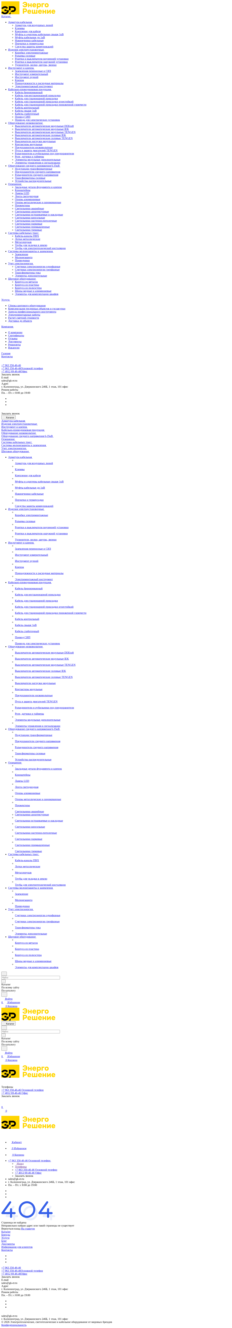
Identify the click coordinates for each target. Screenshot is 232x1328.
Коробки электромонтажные (31, 52)
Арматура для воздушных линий (34, 25)
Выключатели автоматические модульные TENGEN (45, 132)
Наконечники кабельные (29, 40)
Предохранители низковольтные (34, 147)
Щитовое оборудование (22, 278)
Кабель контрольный (27, 107)
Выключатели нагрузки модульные (35, 141)
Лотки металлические (27, 239)
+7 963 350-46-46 (11, 365)
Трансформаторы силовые (30, 178)
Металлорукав (23, 242)
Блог (4, 1240)
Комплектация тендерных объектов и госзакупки (36, 308)
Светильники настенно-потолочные (36, 220)
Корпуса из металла (26, 281)
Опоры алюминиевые (27, 199)
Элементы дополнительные (31, 275)
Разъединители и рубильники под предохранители (44, 153)
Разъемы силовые (25, 55)
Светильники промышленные (32, 226)
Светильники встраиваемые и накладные (39, 214)
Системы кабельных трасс (23, 232)
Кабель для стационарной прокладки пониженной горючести (50, 104)
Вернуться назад (10, 1228)
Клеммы (20, 28)
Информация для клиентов (17, 1247)
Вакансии (14, 347)
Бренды (5, 1234)
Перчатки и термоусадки (29, 43)
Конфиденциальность (13, 1325)
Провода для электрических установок (37, 119)
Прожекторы (22, 205)
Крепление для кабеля (28, 31)
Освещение (15, 184)
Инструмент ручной (26, 77)
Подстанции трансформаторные (33, 168)
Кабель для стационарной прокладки (36, 98)
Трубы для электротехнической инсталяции (40, 248)
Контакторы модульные (28, 144)
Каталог (6, 1231)
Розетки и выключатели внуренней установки (42, 58)
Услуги (5, 1237)
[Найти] (4, 994)
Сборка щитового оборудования (27, 305)
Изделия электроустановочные (26, 49)
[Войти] (2, 1103)
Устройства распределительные (33, 181)
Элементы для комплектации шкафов (36, 294)
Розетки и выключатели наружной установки (41, 61)
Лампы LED (22, 193)
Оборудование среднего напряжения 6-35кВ (34, 165)
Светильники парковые (28, 223)
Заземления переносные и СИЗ (33, 71)
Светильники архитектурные (32, 211)
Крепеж (19, 80)
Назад (20, 1163)
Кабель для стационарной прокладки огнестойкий (44, 101)
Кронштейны (22, 190)
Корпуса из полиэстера (28, 287)
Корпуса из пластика (27, 284)
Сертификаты (16, 335)
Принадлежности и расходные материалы (39, 83)
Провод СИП (22, 116)
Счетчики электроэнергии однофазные (37, 266)
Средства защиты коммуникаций (34, 46)
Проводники (22, 260)
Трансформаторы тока (28, 272)
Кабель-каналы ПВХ (27, 236)
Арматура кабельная (20, 22)
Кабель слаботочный (27, 113)
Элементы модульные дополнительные (37, 159)
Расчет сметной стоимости (23, 317)
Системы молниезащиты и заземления (30, 251)
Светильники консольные (30, 217)
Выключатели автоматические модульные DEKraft (44, 126)
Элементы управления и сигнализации (37, 162)
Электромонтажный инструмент (34, 86)
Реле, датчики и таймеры (29, 156)
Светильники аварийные (29, 208)
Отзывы (12, 338)
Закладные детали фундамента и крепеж (38, 187)
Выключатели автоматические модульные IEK (42, 129)
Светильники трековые (28, 229)
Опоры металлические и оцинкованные (38, 202)
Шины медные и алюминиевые (33, 291)
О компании (15, 332)
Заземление (21, 254)
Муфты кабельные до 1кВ (30, 37)
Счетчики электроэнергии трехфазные (37, 269)
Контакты (7, 1250)
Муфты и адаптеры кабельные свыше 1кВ (39, 34)
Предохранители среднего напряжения (37, 171)
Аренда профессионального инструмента (32, 311)
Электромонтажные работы (24, 314)
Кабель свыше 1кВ (26, 110)
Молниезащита (23, 257)
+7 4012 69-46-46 (14, 371)
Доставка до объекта (20, 320)
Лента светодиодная (26, 196)
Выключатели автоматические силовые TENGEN (44, 138)
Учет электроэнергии (21, 263)
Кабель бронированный (29, 92)
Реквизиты (14, 344)
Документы (15, 341)
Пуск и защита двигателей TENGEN (36, 150)
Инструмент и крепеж (21, 68)
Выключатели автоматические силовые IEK (40, 135)
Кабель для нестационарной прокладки (38, 95)
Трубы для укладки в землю (31, 245)
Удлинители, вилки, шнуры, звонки (36, 64)
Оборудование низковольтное (25, 123)
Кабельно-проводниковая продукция (30, 89)
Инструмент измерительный (31, 74)
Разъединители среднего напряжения (36, 174)
